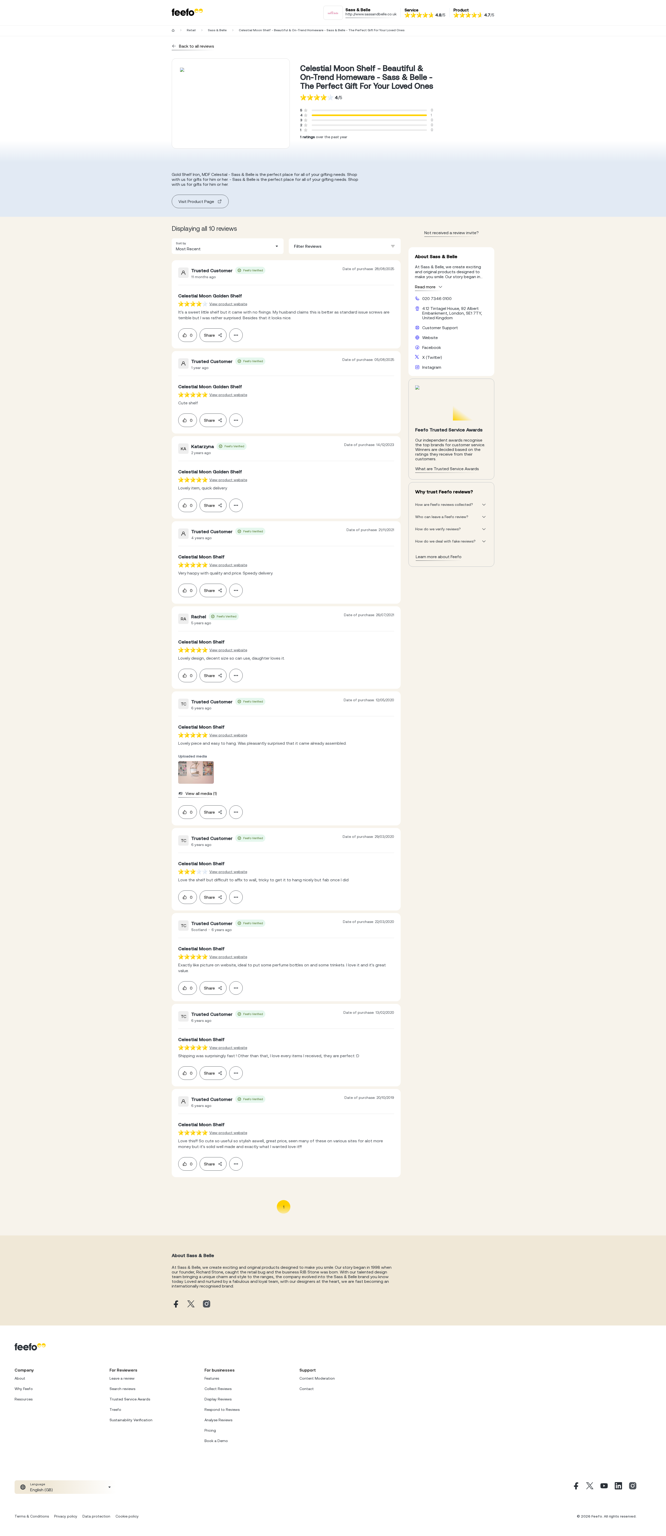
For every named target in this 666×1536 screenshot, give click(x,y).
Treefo (115, 1409)
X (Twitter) (432, 357)
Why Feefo (24, 1389)
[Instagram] (632, 1487)
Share (209, 335)
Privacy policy (65, 1516)
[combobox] (228, 246)
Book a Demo (216, 1441)
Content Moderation (317, 1378)
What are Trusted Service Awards (447, 468)
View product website (228, 304)
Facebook (431, 347)
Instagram (431, 367)
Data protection (96, 1516)
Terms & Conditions (32, 1516)
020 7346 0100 (437, 298)
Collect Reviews (218, 1389)
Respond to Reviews (222, 1409)
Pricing (210, 1430)
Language (37, 1484)
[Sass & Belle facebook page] (175, 1304)
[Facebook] (575, 1487)
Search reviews (122, 1389)
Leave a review (122, 1378)
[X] (589, 1487)
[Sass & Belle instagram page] (206, 1304)
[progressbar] (369, 115)
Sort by (181, 243)
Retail (191, 30)
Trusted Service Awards (130, 1399)
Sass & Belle (217, 30)
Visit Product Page (196, 201)
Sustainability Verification (131, 1420)
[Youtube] (604, 1487)
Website (430, 337)
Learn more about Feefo (439, 556)
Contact (306, 1389)
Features (211, 1378)
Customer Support (440, 327)
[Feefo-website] (187, 13)
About (20, 1378)
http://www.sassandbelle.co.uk (370, 14)
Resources (24, 1399)
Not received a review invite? (451, 232)
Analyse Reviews (218, 1420)
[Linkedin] (618, 1487)
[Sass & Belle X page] (191, 1304)
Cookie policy (127, 1516)
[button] (228, 246)
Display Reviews (218, 1399)
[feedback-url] (193, 304)
